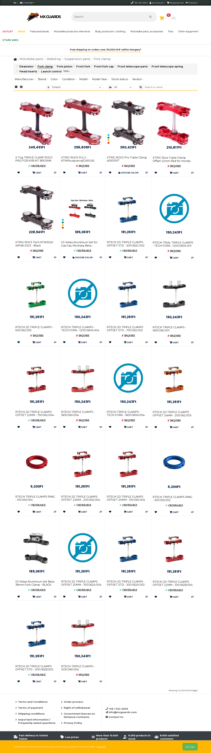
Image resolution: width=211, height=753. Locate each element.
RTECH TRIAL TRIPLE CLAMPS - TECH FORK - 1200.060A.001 (173, 244)
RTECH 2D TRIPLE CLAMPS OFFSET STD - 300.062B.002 (34, 668)
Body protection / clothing (110, 31)
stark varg (10, 40)
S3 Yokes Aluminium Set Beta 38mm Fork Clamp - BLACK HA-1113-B (34, 584)
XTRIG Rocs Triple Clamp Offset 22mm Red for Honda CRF (171, 161)
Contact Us (115, 717)
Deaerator (26, 66)
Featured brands (39, 31)
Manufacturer (24, 79)
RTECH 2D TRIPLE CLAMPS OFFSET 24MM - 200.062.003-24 (172, 415)
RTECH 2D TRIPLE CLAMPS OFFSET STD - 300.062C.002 (126, 244)
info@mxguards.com (122, 712)
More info (101, 746)
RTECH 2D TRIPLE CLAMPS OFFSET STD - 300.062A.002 (126, 583)
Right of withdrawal (77, 707)
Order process (73, 701)
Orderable (37, 166)
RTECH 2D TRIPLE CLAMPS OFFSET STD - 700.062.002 (125, 329)
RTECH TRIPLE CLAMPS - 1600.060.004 (78, 413)
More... (66, 70)
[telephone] (132, 2)
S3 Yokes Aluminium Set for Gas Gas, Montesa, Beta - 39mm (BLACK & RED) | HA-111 (80, 245)
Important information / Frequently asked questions (37, 721)
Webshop (54, 59)
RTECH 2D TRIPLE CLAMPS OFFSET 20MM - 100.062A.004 (81, 583)
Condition (68, 79)
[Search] (150, 17)
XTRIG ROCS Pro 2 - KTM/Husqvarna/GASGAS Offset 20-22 (77, 160)
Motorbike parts (31, 59)
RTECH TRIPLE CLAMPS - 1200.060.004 (78, 668)
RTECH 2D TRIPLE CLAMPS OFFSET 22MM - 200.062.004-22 (81, 500)
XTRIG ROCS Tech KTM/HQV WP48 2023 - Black (34, 244)
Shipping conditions (31, 713)
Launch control (51, 71)
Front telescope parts (133, 66)
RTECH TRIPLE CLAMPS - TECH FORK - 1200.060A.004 (80, 329)
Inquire (82, 166)
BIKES (21, 31)
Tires (170, 31)
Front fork (83, 66)
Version (137, 79)
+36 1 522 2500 (118, 708)
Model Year (100, 79)
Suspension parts (77, 59)
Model (83, 79)
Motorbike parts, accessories (146, 31)
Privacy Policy (73, 722)
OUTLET (7, 31)
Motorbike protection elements (72, 31)
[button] (173, 18)
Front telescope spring (167, 66)
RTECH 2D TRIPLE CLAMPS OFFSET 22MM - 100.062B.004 (173, 583)
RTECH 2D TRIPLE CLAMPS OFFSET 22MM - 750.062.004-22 (35, 415)
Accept (190, 746)
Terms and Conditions (33, 701)
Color (54, 79)
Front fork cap (104, 66)
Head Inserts (28, 71)
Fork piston (64, 66)
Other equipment (188, 31)
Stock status (119, 79)
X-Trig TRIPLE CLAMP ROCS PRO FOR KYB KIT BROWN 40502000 (33, 160)
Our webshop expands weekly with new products (147, 49)
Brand (42, 79)
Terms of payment (30, 707)
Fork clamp (102, 59)
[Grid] (16, 87)
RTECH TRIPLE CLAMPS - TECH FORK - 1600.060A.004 (126, 413)
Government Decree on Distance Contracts (79, 715)
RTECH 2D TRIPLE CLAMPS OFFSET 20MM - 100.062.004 (126, 498)
